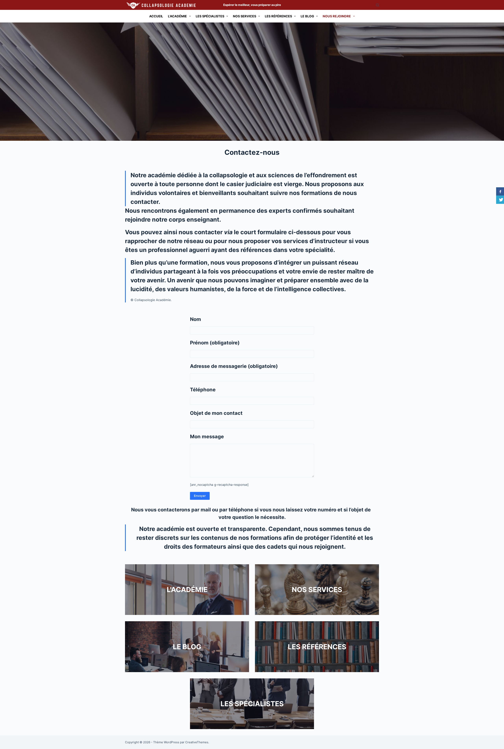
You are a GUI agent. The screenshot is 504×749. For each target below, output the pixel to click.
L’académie (177, 16)
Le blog (307, 16)
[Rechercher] (377, 5)
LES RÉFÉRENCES (317, 647)
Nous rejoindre (337, 16)
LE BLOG (187, 647)
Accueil (156, 16)
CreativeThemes (196, 742)
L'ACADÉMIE (187, 589)
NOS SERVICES (317, 589)
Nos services (244, 16)
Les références (278, 16)
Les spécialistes (210, 16)
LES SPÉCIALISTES (252, 704)
